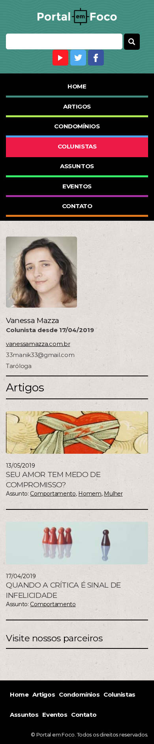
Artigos (77, 106)
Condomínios (77, 126)
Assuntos (77, 166)
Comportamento (52, 493)
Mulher (113, 493)
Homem (89, 493)
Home (77, 86)
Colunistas (77, 146)
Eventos (77, 186)
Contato (77, 206)
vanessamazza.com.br (38, 344)
